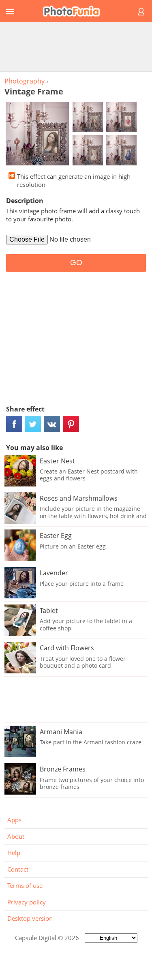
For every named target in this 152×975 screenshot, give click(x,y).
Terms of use (25, 885)
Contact (17, 869)
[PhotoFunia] (74, 11)
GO (76, 262)
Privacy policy (26, 902)
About (15, 836)
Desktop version (30, 918)
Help (13, 853)
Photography (24, 81)
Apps (14, 820)
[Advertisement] (76, 46)
